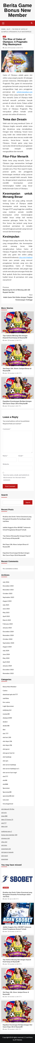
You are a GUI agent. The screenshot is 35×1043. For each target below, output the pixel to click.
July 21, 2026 (12, 898)
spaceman (4, 859)
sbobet (5, 722)
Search (4, 495)
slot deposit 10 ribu (7, 809)
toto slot (6, 800)
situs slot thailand (25, 257)
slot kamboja (7, 757)
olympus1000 (7, 718)
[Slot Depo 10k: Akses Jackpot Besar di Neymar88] (17, 355)
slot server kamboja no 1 (11, 768)
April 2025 (6, 616)
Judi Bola (6, 698)
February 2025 (8, 624)
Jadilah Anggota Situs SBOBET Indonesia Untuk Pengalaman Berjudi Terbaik (16, 529)
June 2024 (6, 654)
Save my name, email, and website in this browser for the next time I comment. (16, 477)
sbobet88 (6, 726)
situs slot (4, 842)
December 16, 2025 (14, 931)
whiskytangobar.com (24, 92)
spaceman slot (6, 849)
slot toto (4, 845)
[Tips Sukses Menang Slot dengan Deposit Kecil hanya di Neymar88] (17, 322)
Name (5, 456)
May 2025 (6, 612)
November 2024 (8, 635)
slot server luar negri (10, 772)
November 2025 (8, 590)
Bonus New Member (9, 686)
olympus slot (5, 838)
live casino (6, 702)
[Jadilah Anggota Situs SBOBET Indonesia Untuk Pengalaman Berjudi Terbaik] (17, 914)
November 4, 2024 (15, 47)
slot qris (5, 761)
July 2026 (6, 582)
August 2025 (7, 601)
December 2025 (8, 586)
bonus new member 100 (9, 835)
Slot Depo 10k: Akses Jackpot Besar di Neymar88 (15, 545)
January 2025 (7, 628)
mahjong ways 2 (6, 831)
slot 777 (5, 733)
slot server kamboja (9, 765)
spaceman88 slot (8, 796)
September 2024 (8, 643)
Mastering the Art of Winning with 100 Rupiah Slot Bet (16, 290)
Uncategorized (8, 804)
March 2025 (7, 620)
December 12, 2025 (14, 340)
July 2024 (6, 650)
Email (20, 456)
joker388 (4, 816)
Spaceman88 (7, 792)
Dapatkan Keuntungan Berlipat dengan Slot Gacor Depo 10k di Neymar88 (16, 554)
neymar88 (6, 714)
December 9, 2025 (13, 406)
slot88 (5, 780)
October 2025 (7, 593)
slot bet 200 (7, 737)
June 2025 (6, 609)
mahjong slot (7, 710)
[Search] (31, 23)
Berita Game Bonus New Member (17, 10)
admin (6, 47)
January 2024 (7, 666)
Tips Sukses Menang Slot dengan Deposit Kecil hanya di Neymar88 (17, 537)
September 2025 (8, 597)
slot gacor (6, 749)
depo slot (4, 826)
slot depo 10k (7, 741)
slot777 (5, 776)
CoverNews (29, 1037)
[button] (3, 23)
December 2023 (8, 669)
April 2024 (6, 662)
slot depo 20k (7, 745)
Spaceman (6, 788)
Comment (7, 429)
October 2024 (7, 639)
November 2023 (8, 673)
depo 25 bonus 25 (7, 819)
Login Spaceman (8, 706)
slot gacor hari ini (8, 753)
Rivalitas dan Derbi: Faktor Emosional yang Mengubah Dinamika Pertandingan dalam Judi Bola (17, 519)
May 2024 (6, 658)
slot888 (5, 784)
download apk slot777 (10, 694)
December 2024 (8, 631)
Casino (5, 690)
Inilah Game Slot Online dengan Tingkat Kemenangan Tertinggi (17, 297)
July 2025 (6, 605)
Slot (4, 36)
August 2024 (7, 647)
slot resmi (4, 856)
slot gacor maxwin (7, 852)
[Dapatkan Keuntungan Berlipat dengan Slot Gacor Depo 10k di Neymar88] (17, 388)
